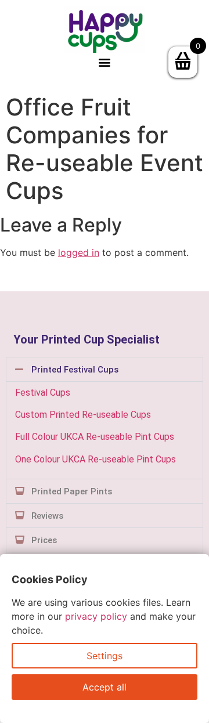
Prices (44, 540)
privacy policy (96, 616)
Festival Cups (42, 392)
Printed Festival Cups (74, 369)
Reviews (47, 516)
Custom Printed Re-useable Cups (83, 414)
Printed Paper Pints (71, 491)
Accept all (104, 687)
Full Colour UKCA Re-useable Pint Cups (94, 436)
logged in (78, 252)
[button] (104, 62)
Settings (104, 655)
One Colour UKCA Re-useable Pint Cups (95, 459)
